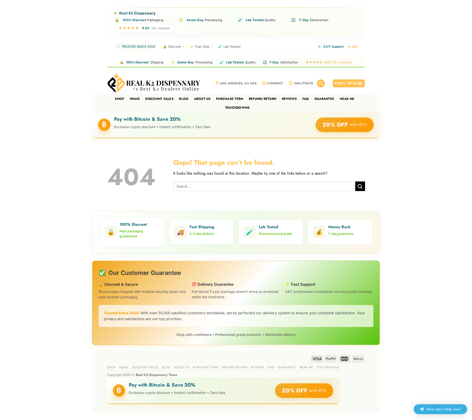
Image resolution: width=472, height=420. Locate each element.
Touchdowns (237, 107)
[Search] (321, 83)
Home (135, 98)
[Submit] (360, 186)
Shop (119, 98)
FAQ (305, 98)
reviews (289, 98)
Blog (183, 98)
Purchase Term (229, 98)
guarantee (324, 98)
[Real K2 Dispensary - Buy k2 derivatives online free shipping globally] (154, 83)
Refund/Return (262, 98)
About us (202, 98)
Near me (347, 98)
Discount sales (159, 98)
